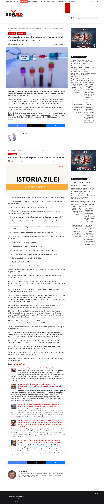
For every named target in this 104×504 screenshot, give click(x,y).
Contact (95, 8)
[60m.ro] (14, 13)
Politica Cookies (16, 498)
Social (72, 8)
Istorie (89, 8)
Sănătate (79, 8)
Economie (61, 8)
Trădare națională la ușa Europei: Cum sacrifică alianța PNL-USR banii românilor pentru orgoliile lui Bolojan (83, 61)
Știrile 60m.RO (18, 28)
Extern (67, 8)
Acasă (11, 28)
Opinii (84, 8)
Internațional (26, 28)
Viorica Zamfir (14, 44)
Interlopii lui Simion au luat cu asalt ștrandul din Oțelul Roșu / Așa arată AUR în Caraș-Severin (76, 88)
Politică (49, 8)
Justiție (55, 8)
